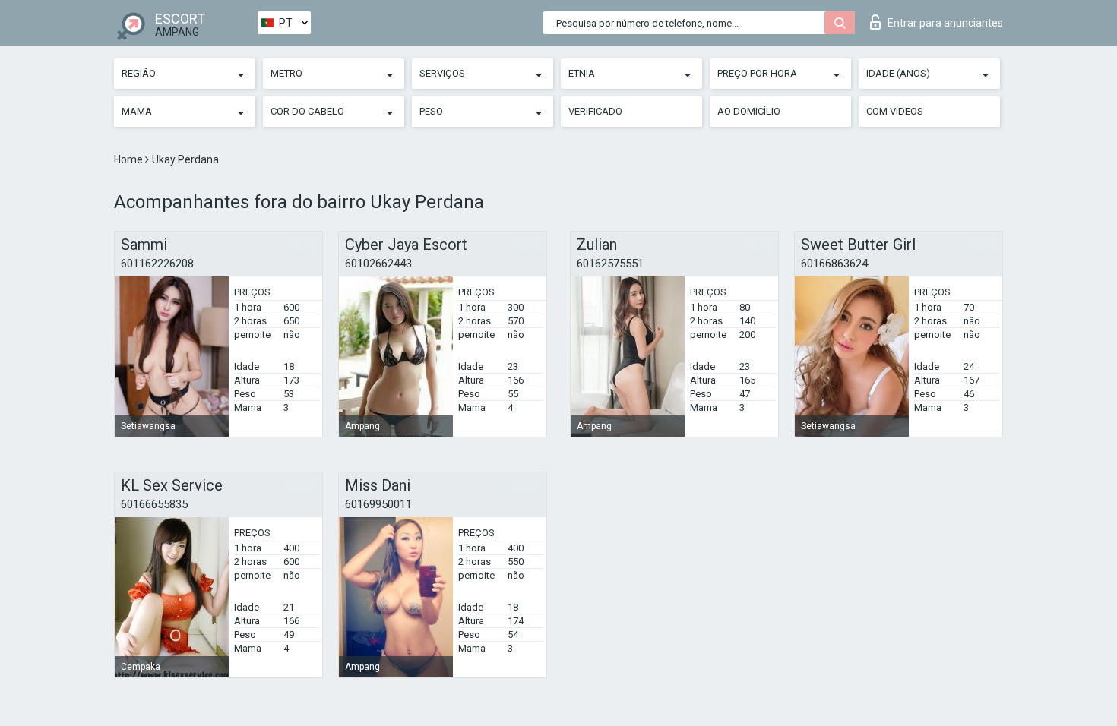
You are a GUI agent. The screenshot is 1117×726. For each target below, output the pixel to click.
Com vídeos (894, 111)
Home (129, 159)
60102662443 (378, 263)
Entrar (945, 23)
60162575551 (610, 263)
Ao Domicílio (748, 111)
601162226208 (157, 263)
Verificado (595, 111)
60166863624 (834, 263)
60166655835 (154, 504)
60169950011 (378, 504)
